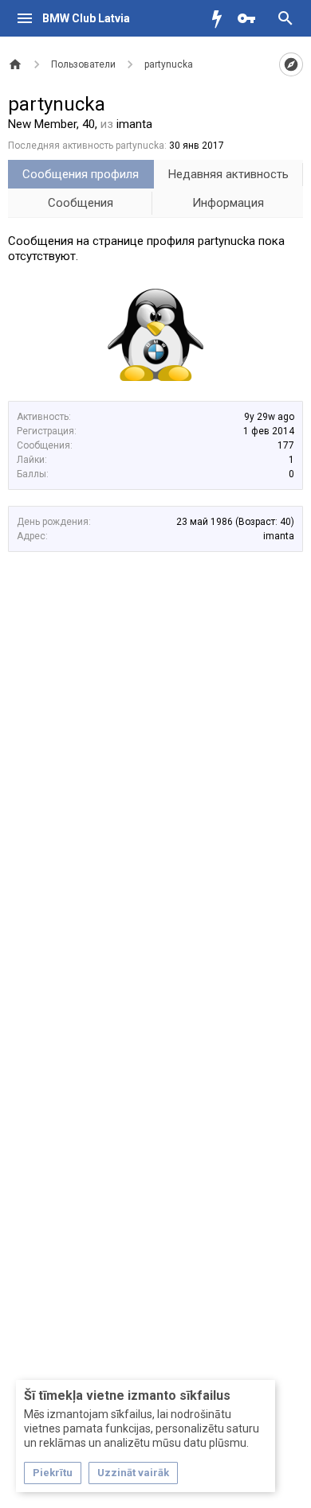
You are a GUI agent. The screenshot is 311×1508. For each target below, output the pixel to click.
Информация (228, 203)
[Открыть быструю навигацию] (291, 64)
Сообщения (80, 203)
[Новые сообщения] (221, 18)
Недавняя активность (228, 174)
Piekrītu (53, 1473)
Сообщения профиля (80, 174)
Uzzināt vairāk (133, 1473)
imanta (278, 536)
